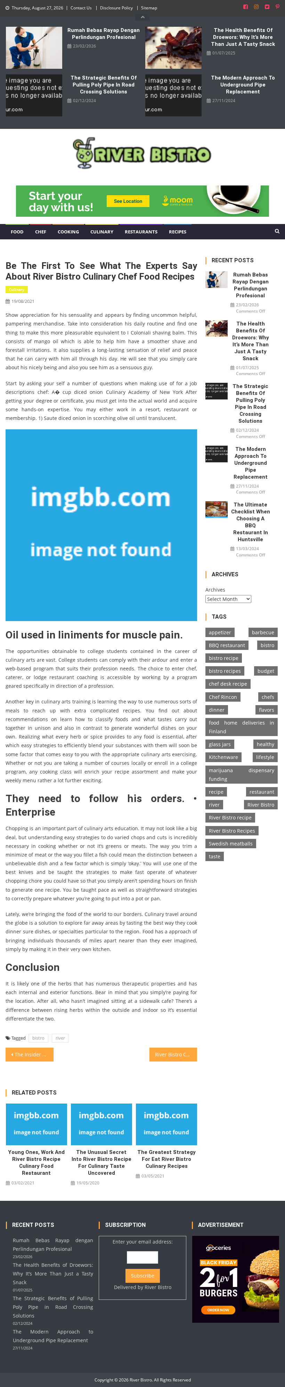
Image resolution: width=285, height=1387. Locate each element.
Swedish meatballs (231, 843)
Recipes (177, 232)
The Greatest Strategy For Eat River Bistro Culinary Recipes (166, 1159)
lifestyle (265, 757)
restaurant (262, 792)
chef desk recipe (228, 683)
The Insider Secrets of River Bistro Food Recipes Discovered (34, 1054)
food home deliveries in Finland (241, 727)
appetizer (220, 632)
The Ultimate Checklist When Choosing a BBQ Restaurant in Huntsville (250, 522)
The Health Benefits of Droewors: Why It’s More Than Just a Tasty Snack (243, 37)
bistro (38, 1038)
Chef (40, 232)
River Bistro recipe (230, 817)
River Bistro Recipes (232, 830)
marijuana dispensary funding (241, 774)
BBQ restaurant (227, 645)
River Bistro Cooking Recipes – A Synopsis (176, 1054)
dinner (217, 710)
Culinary (101, 232)
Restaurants (141, 232)
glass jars (220, 744)
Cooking (68, 232)
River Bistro (260, 804)
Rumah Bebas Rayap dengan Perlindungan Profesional (103, 33)
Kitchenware (223, 757)
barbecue (263, 632)
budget (266, 671)
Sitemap (149, 8)
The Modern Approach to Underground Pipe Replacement (243, 85)
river (60, 1038)
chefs (268, 697)
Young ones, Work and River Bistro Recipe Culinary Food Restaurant (36, 1162)
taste (214, 856)
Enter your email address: (143, 1264)
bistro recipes (225, 671)
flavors (266, 710)
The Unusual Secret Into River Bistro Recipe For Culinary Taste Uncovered (101, 1162)
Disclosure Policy (116, 8)
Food (17, 232)
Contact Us (81, 8)
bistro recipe (223, 658)
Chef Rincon (223, 697)
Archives (215, 589)
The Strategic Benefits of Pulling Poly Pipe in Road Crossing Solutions (104, 85)
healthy (265, 744)
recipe (216, 792)
